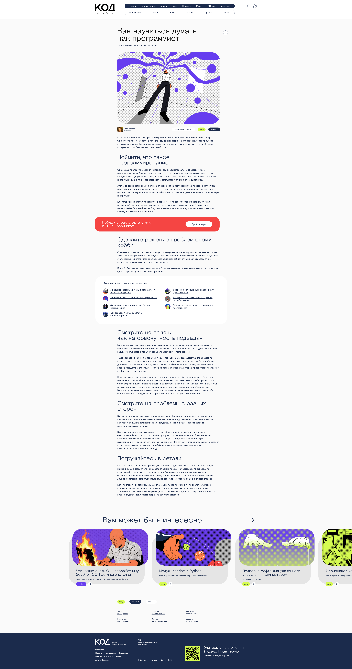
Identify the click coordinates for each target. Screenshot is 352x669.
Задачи (164, 6)
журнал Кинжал (102, 660)
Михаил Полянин (158, 614)
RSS (170, 660)
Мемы (199, 6)
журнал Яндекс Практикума (105, 13)
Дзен (163, 660)
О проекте (99, 650)
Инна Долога (122, 614)
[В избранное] (225, 32)
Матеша (189, 12)
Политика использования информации (111, 653)
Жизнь (226, 12)
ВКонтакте (142, 660)
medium (81, 584)
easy (202, 129)
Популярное (135, 12)
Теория (133, 6)
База (175, 6)
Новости (186, 6)
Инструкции (148, 6)
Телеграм (225, 6)
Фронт (156, 12)
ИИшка (211, 6)
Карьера (208, 12)
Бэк (172, 12)
